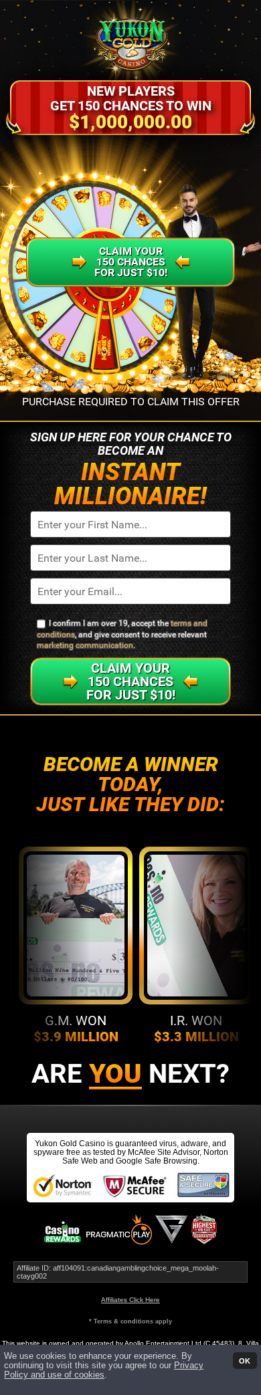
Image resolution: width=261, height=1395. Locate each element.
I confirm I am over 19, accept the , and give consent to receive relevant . (122, 634)
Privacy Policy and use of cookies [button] (103, 1370)
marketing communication (85, 645)
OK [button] (244, 1360)
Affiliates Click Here (130, 1299)
